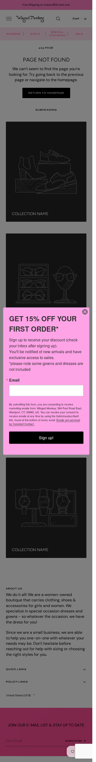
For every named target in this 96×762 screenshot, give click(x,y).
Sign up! (46, 437)
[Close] (85, 312)
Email (14, 380)
